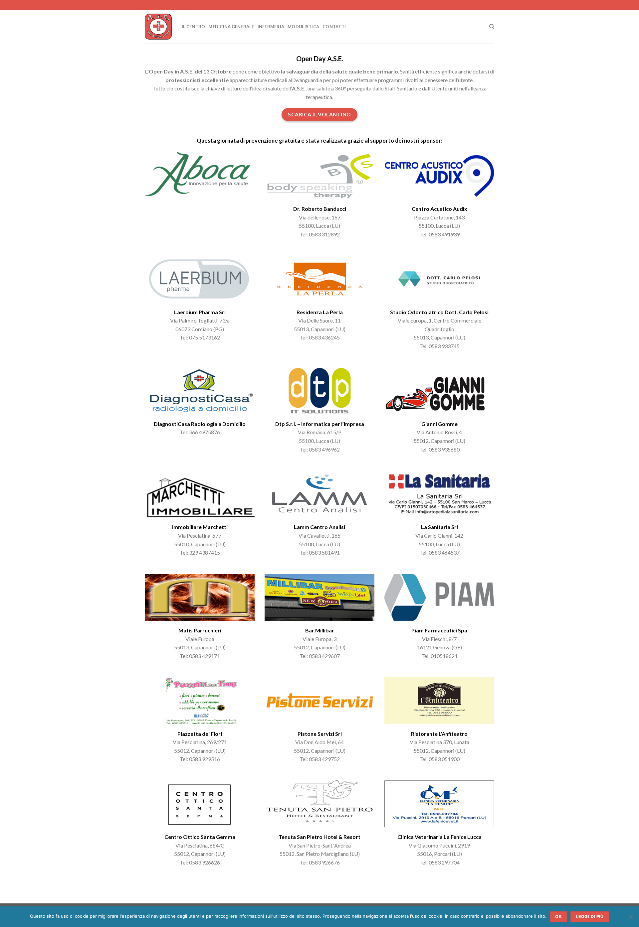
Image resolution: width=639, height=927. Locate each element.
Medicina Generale (231, 26)
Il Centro (193, 26)
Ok (558, 916)
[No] (630, 918)
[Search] (491, 26)
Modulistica (303, 26)
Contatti (334, 26)
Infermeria (271, 26)
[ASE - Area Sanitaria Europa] (158, 27)
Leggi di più (590, 916)
